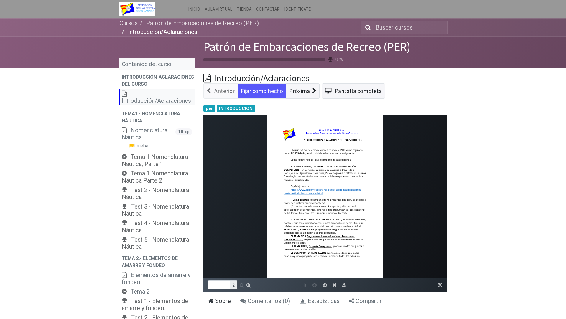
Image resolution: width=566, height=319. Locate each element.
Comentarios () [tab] (268, 301)
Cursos (128, 23)
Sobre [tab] (222, 301)
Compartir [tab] (368, 301)
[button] (157, 80)
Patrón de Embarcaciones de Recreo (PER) (306, 46)
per (209, 108)
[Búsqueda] (366, 27)
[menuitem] (194, 9)
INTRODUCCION (236, 108)
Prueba (141, 146)
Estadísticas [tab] (323, 301)
